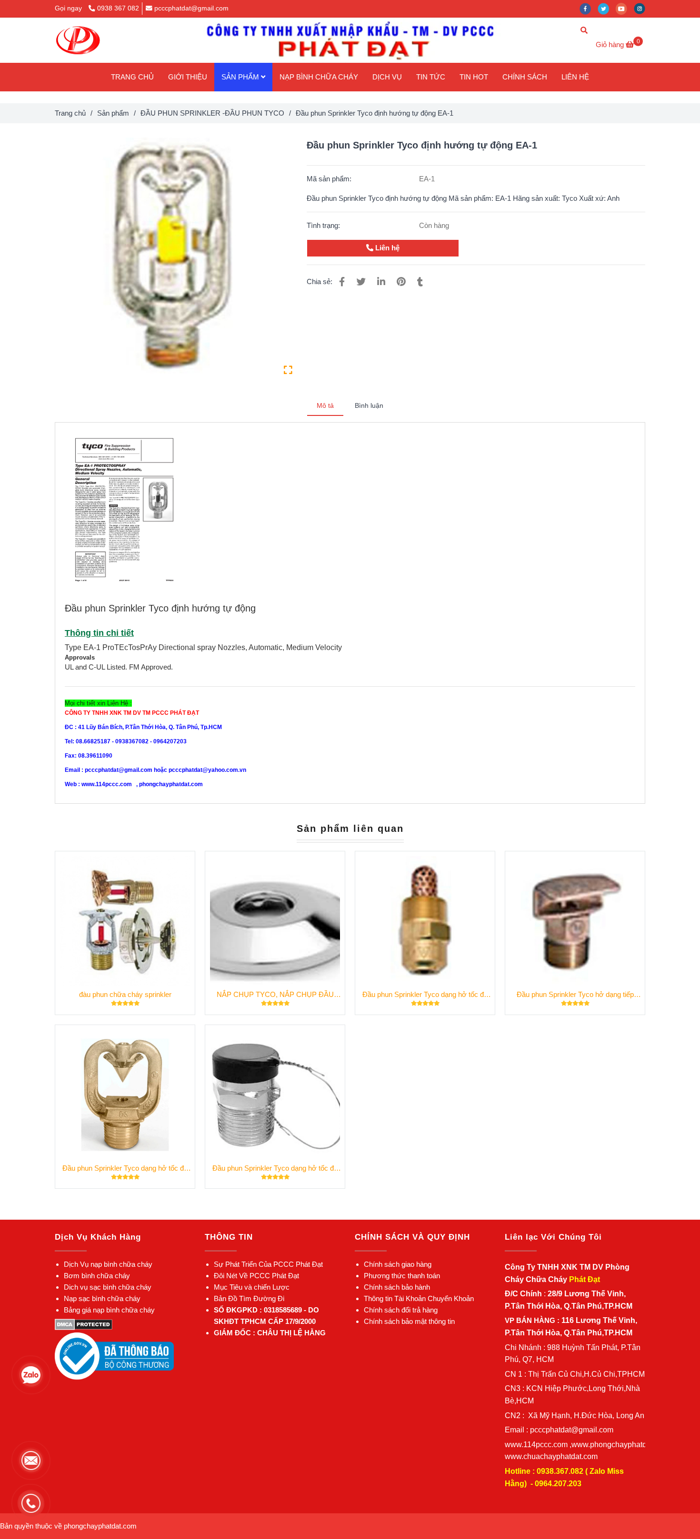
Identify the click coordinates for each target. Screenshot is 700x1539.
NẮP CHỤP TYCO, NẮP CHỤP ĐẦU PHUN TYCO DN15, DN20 (275, 995)
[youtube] (625, 8)
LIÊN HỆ (575, 77)
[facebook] (589, 8)
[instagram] (642, 8)
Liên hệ (386, 248)
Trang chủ (70, 113)
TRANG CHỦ (132, 77)
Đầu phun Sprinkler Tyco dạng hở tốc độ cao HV (425, 995)
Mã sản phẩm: (330, 179)
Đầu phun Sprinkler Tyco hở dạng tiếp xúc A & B (575, 995)
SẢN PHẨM (241, 77)
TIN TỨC (430, 77)
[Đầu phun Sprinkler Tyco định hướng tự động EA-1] (78, 40)
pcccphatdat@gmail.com (191, 8)
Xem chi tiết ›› (125, 921)
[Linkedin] (381, 281)
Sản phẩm (113, 113)
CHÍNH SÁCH (524, 77)
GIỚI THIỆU (187, 77)
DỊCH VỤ (387, 77)
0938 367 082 (118, 8)
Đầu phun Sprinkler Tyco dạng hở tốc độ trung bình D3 (125, 1169)
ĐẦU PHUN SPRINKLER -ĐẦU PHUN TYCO (212, 113)
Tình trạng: (324, 225)
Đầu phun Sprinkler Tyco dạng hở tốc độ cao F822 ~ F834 (275, 1169)
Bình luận (369, 405)
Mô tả (325, 405)
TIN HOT (474, 77)
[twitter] (607, 8)
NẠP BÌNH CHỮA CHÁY (319, 77)
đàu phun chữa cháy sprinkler (125, 994)
